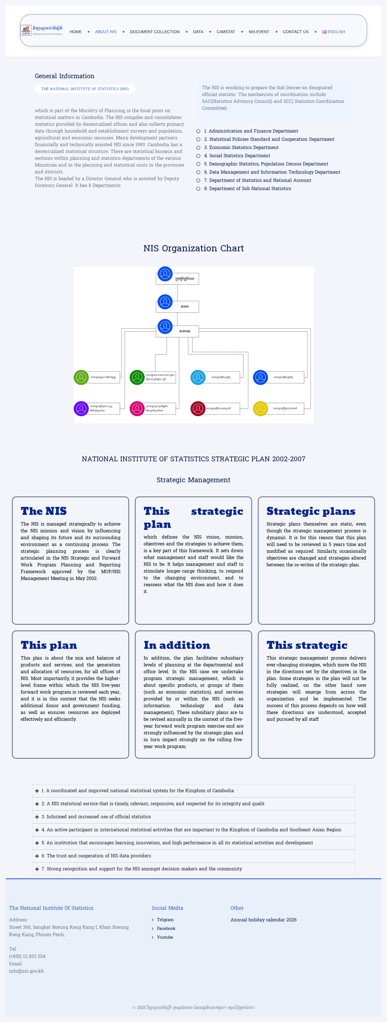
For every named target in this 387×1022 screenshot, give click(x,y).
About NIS (105, 31)
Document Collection (155, 31)
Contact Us (296, 31)
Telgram (165, 920)
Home (76, 31)
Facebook (166, 928)
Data (198, 31)
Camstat (226, 31)
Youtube (165, 937)
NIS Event (259, 31)
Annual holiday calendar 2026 (264, 920)
